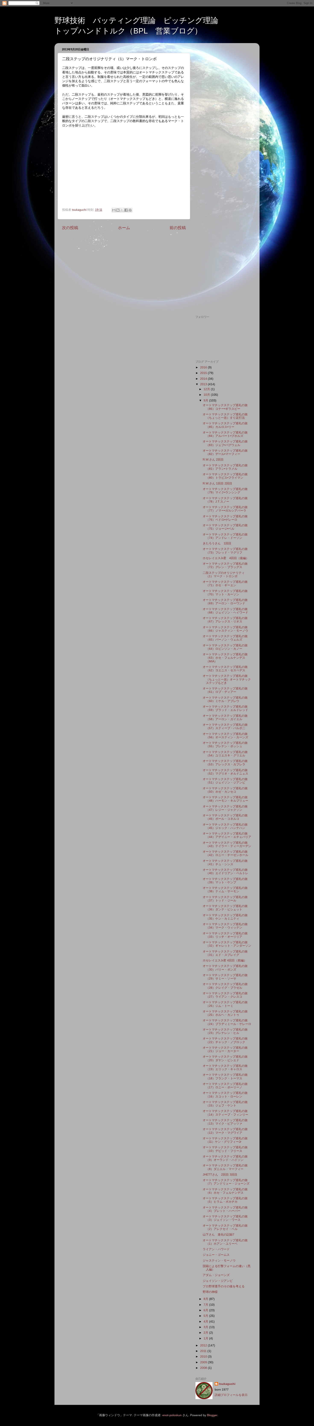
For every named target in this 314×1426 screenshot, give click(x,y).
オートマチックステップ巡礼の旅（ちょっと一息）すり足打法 (225, 416)
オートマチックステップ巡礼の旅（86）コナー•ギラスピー (225, 407)
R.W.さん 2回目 (213, 459)
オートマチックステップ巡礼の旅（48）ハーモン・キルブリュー (225, 799)
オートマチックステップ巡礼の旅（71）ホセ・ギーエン (225, 583)
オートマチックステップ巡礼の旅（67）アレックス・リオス (225, 619)
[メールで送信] (114, 210)
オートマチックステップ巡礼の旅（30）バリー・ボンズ (225, 967)
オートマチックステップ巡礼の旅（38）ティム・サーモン (225, 889)
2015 (204, 373)
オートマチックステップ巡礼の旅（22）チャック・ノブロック (225, 1040)
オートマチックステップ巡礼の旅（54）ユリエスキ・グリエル (225, 753)
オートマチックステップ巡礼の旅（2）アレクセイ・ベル (225, 1227)
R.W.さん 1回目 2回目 (217, 483)
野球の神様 (210, 1292)
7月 (206, 1304)
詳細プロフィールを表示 (231, 1395)
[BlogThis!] (118, 210)
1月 (206, 1338)
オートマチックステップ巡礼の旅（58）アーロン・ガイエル (225, 717)
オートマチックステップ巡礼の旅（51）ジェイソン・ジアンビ (225, 781)
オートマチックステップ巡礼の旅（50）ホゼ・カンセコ (225, 790)
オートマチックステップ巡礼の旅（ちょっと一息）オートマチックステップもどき (227, 679)
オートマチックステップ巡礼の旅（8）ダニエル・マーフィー (225, 1167)
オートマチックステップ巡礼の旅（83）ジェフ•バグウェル (225, 443)
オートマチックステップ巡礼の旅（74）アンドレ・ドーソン (225, 536)
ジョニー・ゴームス (216, 1254)
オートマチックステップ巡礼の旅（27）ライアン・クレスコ (225, 995)
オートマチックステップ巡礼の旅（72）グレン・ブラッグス (225, 565)
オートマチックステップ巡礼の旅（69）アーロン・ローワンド (225, 601)
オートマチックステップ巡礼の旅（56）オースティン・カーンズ (225, 735)
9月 (206, 400)
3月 (206, 1327)
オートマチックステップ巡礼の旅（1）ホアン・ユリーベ (225, 1242)
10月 (207, 394)
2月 (206, 1332)
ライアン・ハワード (216, 1249)
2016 (204, 367)
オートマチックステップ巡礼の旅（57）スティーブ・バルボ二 (225, 726)
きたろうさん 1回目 (217, 543)
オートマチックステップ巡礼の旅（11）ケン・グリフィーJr (225, 1140)
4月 (206, 1321)
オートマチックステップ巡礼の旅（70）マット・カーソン (225, 592)
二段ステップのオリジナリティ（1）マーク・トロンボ (224, 574)
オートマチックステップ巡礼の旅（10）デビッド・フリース (225, 1149)
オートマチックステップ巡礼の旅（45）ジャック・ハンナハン (225, 826)
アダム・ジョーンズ (216, 1275)
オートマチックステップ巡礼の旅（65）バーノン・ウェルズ (225, 638)
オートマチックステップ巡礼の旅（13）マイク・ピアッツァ (225, 1122)
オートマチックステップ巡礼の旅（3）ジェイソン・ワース (225, 1218)
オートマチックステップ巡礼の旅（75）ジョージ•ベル (225, 527)
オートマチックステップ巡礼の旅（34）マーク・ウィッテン (225, 926)
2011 (203, 1351)
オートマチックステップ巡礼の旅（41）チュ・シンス (225, 862)
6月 (206, 1310)
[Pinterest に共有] (130, 210)
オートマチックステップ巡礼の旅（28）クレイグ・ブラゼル (225, 986)
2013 (204, 384)
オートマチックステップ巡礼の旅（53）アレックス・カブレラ (225, 762)
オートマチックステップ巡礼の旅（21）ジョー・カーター (225, 1049)
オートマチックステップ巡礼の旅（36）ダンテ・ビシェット (225, 907)
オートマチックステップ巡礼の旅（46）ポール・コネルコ (225, 817)
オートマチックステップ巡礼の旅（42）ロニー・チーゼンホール (225, 853)
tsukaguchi (227, 1383)
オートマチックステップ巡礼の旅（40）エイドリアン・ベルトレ (225, 871)
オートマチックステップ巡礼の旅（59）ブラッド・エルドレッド (225, 708)
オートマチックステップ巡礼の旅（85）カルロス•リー (225, 425)
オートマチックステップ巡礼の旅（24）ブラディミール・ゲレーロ (227, 1022)
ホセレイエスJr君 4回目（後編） (226, 558)
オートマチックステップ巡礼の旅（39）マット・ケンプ (225, 880)
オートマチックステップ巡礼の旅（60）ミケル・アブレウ (225, 699)
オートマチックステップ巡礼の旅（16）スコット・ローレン (225, 1094)
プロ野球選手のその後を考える (224, 1286)
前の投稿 (178, 227)
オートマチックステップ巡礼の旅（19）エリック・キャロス (225, 1067)
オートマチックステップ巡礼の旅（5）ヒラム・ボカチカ (225, 1200)
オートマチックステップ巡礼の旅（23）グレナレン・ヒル (225, 1031)
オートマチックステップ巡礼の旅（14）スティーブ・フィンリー (225, 1112)
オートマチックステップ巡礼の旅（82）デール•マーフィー (225, 452)
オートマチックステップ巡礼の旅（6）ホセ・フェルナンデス (225, 1191)
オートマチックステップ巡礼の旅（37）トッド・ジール (225, 898)
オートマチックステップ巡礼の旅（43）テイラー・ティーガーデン (227, 844)
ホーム (124, 227)
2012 (204, 1345)
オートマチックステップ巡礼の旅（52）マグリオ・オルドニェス (225, 772)
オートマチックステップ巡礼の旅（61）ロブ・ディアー (225, 690)
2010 (204, 1356)
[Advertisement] (223, 110)
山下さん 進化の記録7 (218, 1234)
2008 (204, 1367)
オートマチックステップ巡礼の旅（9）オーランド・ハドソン (225, 1158)
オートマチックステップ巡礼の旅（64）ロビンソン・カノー (225, 647)
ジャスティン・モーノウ (219, 1260)
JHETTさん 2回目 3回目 (220, 1174)
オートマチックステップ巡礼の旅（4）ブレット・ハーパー (225, 1209)
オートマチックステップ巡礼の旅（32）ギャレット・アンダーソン (227, 944)
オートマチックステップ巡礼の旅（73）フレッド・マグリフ (225, 550)
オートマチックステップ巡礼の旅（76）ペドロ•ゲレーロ (225, 518)
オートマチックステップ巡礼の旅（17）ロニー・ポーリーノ (225, 1085)
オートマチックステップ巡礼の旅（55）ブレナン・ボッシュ (225, 744)
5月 (206, 1315)
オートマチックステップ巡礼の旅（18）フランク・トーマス (225, 1076)
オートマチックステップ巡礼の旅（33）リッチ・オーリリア (225, 935)
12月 (207, 389)
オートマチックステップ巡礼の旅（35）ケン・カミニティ (225, 917)
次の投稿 (70, 227)
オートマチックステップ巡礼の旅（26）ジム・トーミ (225, 1004)
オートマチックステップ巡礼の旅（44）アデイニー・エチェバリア (227, 835)
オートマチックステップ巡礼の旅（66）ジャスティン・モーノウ (225, 629)
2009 (204, 1362)
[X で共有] (122, 210)
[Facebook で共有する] (126, 210)
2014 (204, 378)
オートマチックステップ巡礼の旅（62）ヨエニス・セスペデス (225, 668)
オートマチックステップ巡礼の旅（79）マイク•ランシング (225, 490)
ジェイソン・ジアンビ (218, 1280)
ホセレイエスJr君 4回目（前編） (225, 960)
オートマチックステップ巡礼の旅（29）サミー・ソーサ (225, 977)
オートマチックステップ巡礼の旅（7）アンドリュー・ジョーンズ (226, 1182)
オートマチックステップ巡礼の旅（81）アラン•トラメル (225, 467)
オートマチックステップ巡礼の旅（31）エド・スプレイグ (225, 953)
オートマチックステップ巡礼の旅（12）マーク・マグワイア (225, 1131)
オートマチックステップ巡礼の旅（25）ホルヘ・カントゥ (225, 1013)
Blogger (212, 1415)
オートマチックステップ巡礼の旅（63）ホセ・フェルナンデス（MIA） (225, 658)
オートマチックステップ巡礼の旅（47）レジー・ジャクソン (225, 808)
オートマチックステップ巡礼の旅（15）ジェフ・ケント (225, 1103)
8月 (206, 1299)
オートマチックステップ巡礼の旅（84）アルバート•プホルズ (225, 434)
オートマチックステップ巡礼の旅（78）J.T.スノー (225, 500)
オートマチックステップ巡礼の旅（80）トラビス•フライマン (225, 476)
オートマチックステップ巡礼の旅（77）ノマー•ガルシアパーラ (225, 509)
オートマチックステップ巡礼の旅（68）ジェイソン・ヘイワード (225, 611)
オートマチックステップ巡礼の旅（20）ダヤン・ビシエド (225, 1058)
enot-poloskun (172, 1415)
